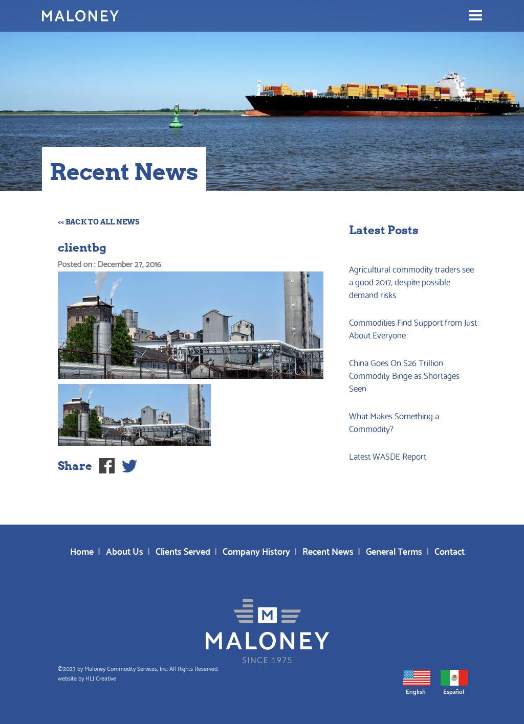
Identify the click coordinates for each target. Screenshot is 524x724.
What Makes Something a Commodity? (394, 422)
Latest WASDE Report (387, 455)
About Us (124, 550)
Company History (256, 550)
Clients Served (183, 550)
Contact (449, 550)
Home (82, 550)
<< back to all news (99, 222)
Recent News (328, 550)
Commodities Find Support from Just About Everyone (413, 328)
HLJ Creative (100, 677)
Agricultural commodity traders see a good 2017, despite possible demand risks (411, 281)
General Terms (394, 550)
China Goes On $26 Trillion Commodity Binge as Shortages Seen (404, 375)
